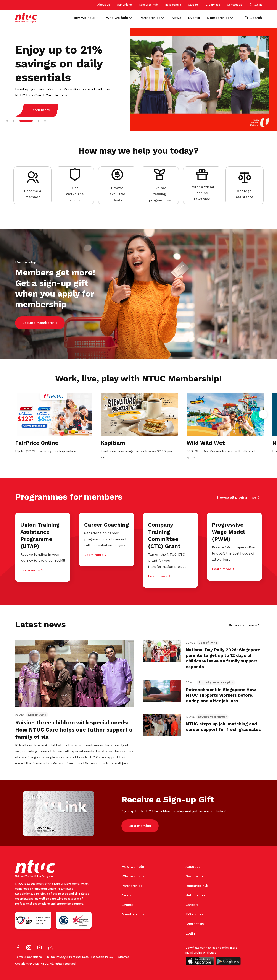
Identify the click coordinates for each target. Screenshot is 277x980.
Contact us (234, 4)
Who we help (133, 876)
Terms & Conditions (28, 957)
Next (263, 414)
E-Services (213, 4)
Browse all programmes (236, 497)
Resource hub (148, 4)
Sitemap (123, 957)
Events (127, 905)
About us (103, 4)
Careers (193, 4)
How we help (133, 867)
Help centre (173, 4)
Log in (257, 4)
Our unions (124, 4)
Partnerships (132, 886)
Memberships (133, 914)
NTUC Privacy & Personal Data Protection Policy (80, 957)
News (126, 895)
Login (190, 933)
